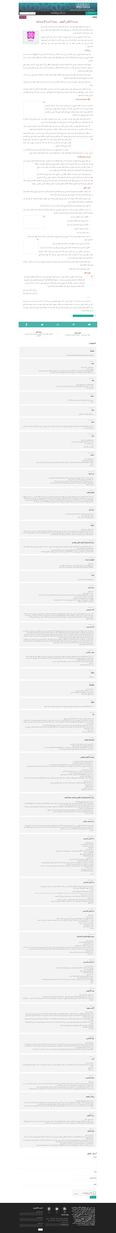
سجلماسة (86, 1225)
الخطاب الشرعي (77, 1214)
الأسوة (73, 1207)
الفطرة (78, 1217)
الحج (78, 1212)
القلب (76, 1219)
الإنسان (83, 1209)
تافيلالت (92, 1225)
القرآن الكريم (84, 1219)
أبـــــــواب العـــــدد (92, 13)
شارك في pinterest (74, 324)
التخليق (84, 1211)
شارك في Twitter (42, 324)
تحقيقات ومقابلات (23, 17)
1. (90, 301)
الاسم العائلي (40, 1223)
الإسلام (88, 1209)
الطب (93, 1217)
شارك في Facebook (26, 324)
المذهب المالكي (81, 1221)
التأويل (93, 1211)
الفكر (74, 1217)
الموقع (95, 1184)
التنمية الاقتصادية (83, 1212)
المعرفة (92, 1223)
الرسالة (95, 1157)
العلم (90, 1217)
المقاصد (87, 1223)
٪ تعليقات (94, 17)
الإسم (95, 1171)
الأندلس (93, 1209)
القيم (93, 1221)
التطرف (88, 1212)
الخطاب (85, 1214)
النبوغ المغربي (80, 1223)
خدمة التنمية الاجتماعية (88, 315)
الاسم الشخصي (40, 1217)
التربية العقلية (75, 1211)
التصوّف (92, 1212)
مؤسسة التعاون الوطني (80, 27)
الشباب (76, 1215)
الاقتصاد (74, 1209)
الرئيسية (95, 1)
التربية (80, 1211)
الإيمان (78, 1209)
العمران (82, 1217)
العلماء (85, 1217)
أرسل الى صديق (89, 324)
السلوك (82, 1216)
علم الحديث (80, 1224)
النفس (73, 1223)
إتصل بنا (84, 1)
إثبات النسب (92, 1207)
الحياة (89, 1214)
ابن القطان (85, 1207)
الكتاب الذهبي (89, 1)
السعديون (86, 1216)
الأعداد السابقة (78, 1)
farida (92, 351)
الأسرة (78, 1207)
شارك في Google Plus (58, 324)
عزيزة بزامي (30, 40)
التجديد (88, 1211)
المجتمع (90, 1221)
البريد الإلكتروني (93, 1178)
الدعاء (92, 1216)
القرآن (93, 1219)
